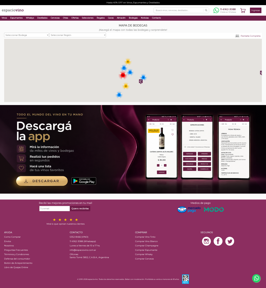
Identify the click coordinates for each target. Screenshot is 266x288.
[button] (141, 81)
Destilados (42, 18)
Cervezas (55, 18)
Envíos (7, 241)
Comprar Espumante (146, 250)
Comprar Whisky (144, 254)
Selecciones (87, 18)
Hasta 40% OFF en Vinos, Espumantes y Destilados (133, 2)
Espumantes (16, 18)
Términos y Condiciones (16, 254)
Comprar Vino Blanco (146, 241)
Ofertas (75, 18)
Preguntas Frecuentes (16, 250)
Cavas (111, 18)
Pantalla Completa (250, 36)
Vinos (4, 18)
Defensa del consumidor (17, 258)
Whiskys (30, 18)
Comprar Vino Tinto (145, 237)
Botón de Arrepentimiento (18, 263)
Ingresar (255, 10)
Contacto (156, 18)
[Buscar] (206, 10)
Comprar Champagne (146, 245)
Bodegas (133, 18)
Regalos (101, 18)
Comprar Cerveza (144, 258)
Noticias (145, 18)
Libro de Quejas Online (16, 267)
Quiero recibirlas (80, 208)
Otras (65, 18)
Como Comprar (12, 237)
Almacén (121, 18)
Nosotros (9, 245)
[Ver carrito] (243, 10)
